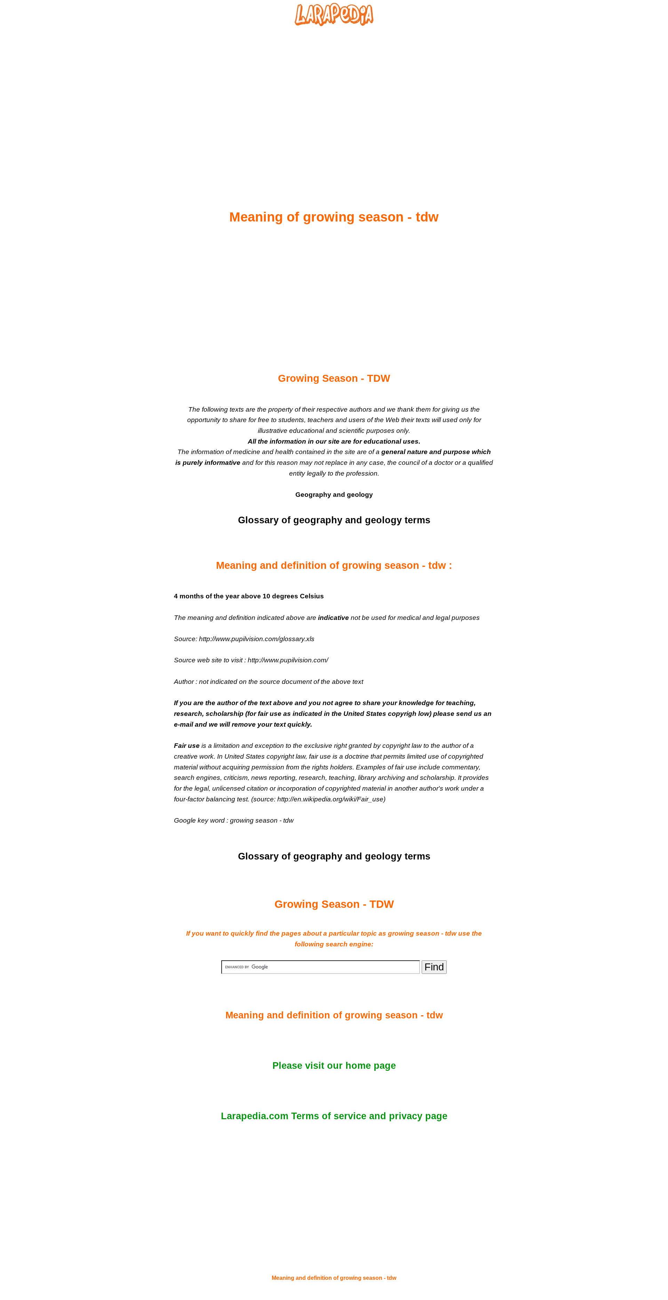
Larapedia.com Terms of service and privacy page (334, 1116)
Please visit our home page (334, 1065)
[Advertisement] (334, 101)
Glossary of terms (334, 520)
